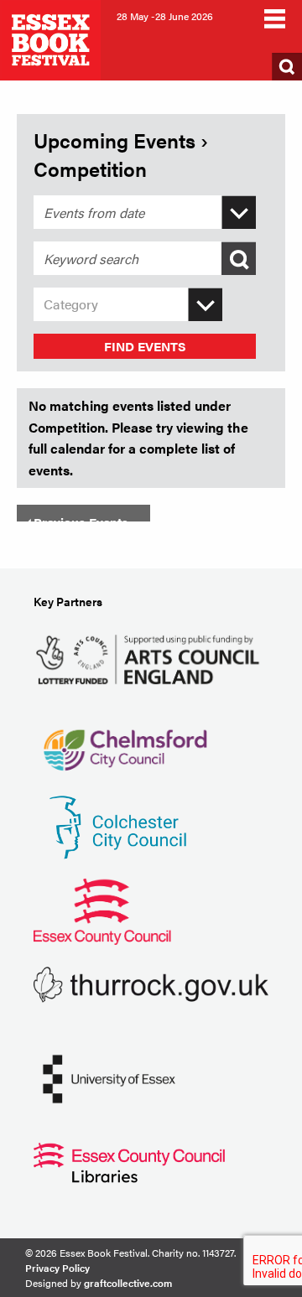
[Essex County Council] (102, 909)
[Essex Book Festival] (52, 38)
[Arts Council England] (151, 657)
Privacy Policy (57, 1267)
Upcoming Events (114, 140)
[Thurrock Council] (151, 983)
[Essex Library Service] (129, 1160)
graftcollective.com (128, 1282)
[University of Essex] (109, 1077)
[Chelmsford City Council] (125, 741)
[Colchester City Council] (117, 825)
